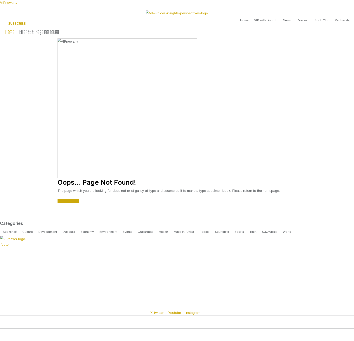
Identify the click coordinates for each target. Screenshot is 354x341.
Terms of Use (44, 325)
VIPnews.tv (8, 3)
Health (163, 232)
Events (127, 232)
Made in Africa (183, 232)
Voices (302, 20)
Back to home (68, 201)
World (287, 232)
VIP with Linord (264, 20)
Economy (87, 232)
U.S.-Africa (269, 232)
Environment (108, 232)
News (287, 20)
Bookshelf (10, 232)
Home (244, 20)
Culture (27, 232)
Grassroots (145, 232)
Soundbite (222, 232)
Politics (204, 232)
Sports (239, 232)
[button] (265, 20)
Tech (252, 232)
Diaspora (69, 232)
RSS (5, 325)
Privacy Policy (22, 325)
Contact (86, 325)
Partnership (343, 20)
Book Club (322, 20)
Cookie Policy (67, 325)
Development (47, 232)
